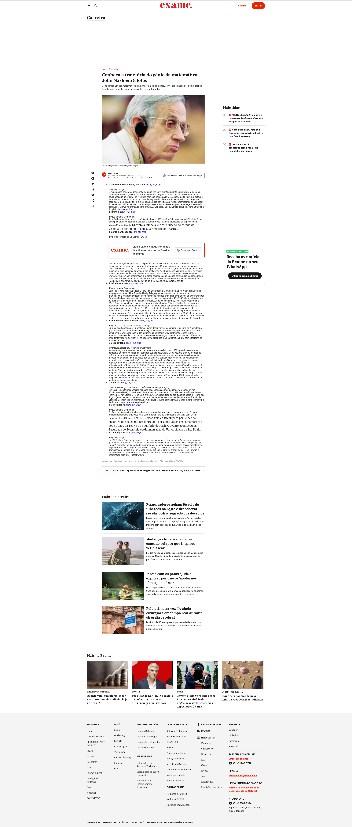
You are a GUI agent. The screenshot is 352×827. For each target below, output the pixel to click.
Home (104, 69)
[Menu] (89, 5)
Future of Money (122, 757)
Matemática (167, 461)
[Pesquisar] (96, 5)
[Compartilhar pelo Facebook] (92, 178)
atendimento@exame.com (243, 775)
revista (205, 731)
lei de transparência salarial (178, 822)
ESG (89, 767)
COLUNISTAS (93, 798)
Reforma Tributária (177, 731)
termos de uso (109, 822)
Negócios (91, 792)
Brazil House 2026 (176, 736)
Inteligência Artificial (93, 780)
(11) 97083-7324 (242, 803)
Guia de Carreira (145, 747)
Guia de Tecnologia (147, 736)
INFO (179, 461)
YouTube (233, 730)
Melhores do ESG (175, 799)
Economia (92, 762)
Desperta (206, 754)
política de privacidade (151, 822)
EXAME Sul (172, 742)
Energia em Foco (175, 758)
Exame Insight (94, 773)
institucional (94, 822)
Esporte (118, 741)
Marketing (119, 735)
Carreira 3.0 (207, 748)
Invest (90, 787)
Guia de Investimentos (148, 742)
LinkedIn (233, 735)
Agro (203, 776)
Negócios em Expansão (179, 804)
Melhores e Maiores (177, 793)
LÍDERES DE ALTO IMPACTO (96, 744)
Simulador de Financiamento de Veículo (144, 784)
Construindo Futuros (177, 753)
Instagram (234, 741)
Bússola (239, 692)
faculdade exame (211, 724)
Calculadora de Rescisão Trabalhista (148, 765)
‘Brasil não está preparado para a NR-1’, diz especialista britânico (243, 147)
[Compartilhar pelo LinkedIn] (92, 184)
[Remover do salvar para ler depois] (92, 206)
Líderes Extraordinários (179, 769)
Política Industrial (176, 780)
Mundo (117, 724)
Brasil (90, 750)
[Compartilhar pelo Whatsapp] (92, 173)
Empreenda (207, 781)
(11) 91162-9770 (242, 763)
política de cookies (128, 822)
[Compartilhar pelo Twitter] (92, 195)
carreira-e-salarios (146, 461)
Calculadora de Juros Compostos (148, 773)
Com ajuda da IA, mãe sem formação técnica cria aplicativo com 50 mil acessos (246, 133)
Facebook (234, 746)
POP (116, 768)
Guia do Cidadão (145, 731)
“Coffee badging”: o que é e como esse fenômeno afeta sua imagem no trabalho (246, 118)
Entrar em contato (238, 758)
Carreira (96, 17)
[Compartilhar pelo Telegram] (92, 189)
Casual (117, 730)
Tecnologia (120, 752)
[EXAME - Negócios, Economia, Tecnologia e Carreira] (176, 5)
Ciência (118, 763)
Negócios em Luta (176, 775)
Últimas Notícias (95, 736)
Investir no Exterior (177, 764)
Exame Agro (120, 746)
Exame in (206, 743)
